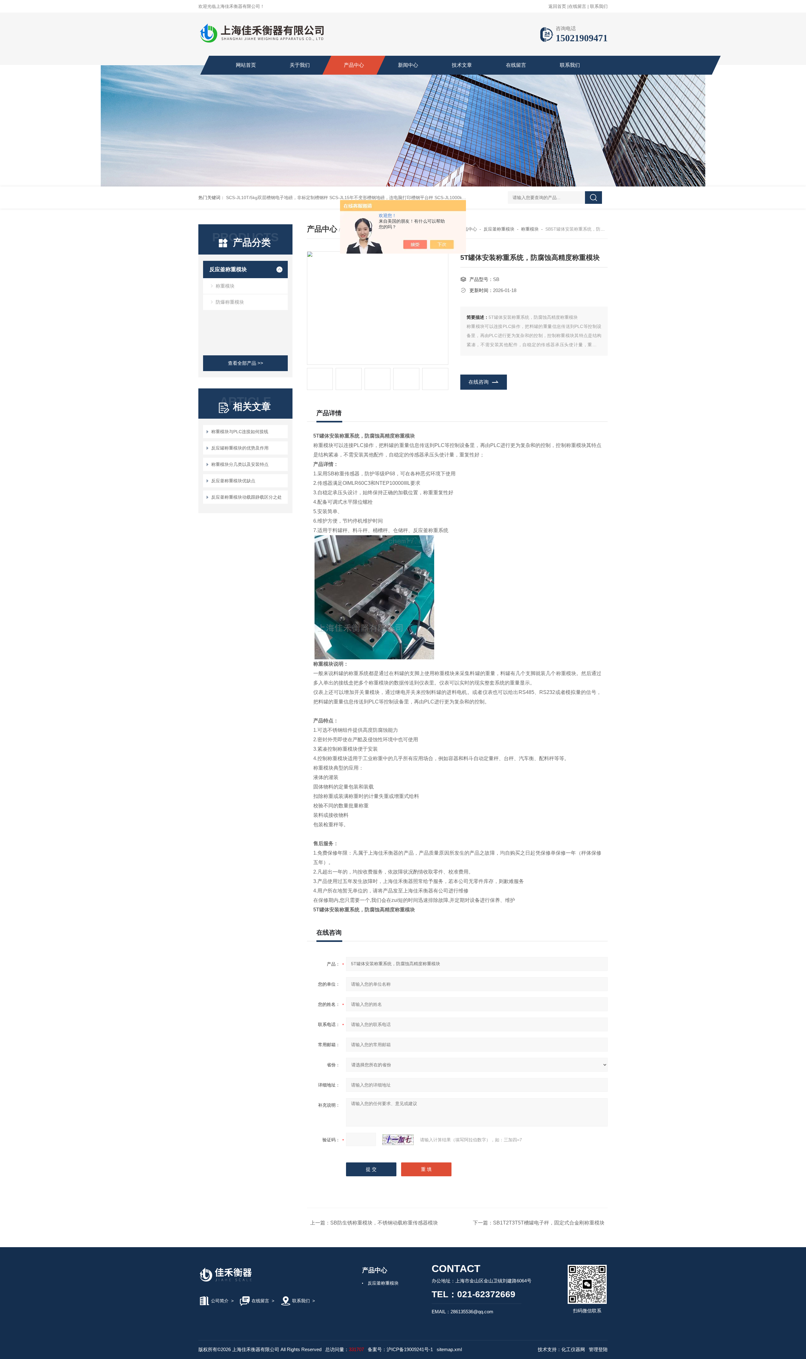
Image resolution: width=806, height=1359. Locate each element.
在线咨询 (478, 382)
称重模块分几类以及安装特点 (240, 464)
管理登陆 (598, 1349)
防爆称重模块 (230, 302)
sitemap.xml (449, 1349)
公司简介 (220, 1300)
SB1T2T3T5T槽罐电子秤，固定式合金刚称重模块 (548, 1222)
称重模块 (225, 286)
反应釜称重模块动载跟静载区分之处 (246, 497)
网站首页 (246, 65)
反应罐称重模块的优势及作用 (240, 447)
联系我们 (599, 6)
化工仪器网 (573, 1349)
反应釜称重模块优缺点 (233, 480)
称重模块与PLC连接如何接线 (239, 431)
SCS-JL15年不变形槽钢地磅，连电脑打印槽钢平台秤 (381, 197)
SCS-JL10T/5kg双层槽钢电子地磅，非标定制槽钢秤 (277, 197)
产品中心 (354, 65)
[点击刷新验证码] (398, 1139)
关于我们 (300, 65)
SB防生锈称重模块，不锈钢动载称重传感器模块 (384, 1222)
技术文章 (462, 65)
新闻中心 (408, 65)
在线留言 (577, 6)
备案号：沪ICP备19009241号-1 (400, 1349)
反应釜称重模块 (228, 269)
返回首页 (557, 6)
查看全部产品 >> (245, 363)
